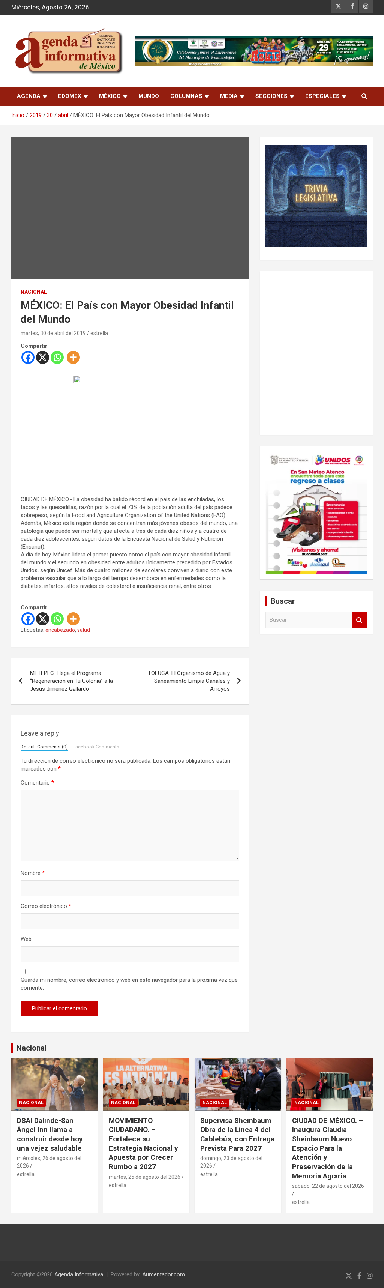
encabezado (60, 630)
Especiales (322, 96)
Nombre (33, 873)
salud (83, 630)
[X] (42, 357)
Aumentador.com (163, 1274)
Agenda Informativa (78, 1274)
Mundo (148, 96)
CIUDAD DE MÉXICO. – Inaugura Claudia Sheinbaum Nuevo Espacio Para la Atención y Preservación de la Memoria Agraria (327, 1148)
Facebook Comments (96, 747)
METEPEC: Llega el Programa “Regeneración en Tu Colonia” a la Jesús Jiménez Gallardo (71, 681)
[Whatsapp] (57, 357)
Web (26, 939)
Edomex (69, 96)
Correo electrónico (46, 906)
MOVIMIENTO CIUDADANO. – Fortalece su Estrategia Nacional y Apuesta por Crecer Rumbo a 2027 (143, 1143)
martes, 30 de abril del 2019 (53, 333)
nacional (34, 292)
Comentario (37, 782)
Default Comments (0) (44, 747)
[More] (73, 357)
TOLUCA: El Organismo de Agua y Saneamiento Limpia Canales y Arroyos (189, 681)
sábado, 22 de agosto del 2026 (328, 1186)
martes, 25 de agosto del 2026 (144, 1177)
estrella (99, 333)
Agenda (28, 96)
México (110, 96)
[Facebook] (27, 357)
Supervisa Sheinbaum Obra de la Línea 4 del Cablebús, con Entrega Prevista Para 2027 (237, 1134)
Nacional (31, 1047)
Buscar (359, 620)
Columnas (186, 96)
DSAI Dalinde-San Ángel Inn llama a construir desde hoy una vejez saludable (50, 1134)
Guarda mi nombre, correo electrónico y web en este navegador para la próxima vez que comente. (129, 984)
